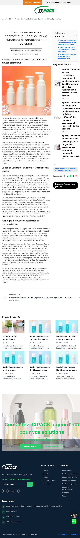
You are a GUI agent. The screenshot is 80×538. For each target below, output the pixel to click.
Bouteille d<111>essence (67, 488)
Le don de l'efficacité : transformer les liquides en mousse (67, 49)
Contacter (46, 484)
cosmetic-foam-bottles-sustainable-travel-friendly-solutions (39, 19)
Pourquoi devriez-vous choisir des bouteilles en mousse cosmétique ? (67, 42)
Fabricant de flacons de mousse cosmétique (64, 169)
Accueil (4, 19)
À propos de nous (48, 480)
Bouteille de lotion (69, 480)
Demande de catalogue (53, 446)
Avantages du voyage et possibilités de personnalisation (67, 57)
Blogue (11, 19)
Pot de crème (67, 470)
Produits (45, 474)
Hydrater (65, 492)
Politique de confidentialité (68, 534)
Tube (64, 496)
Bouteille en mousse (69, 474)
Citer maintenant (30, 446)
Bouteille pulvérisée (69, 477)
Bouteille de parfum (69, 484)
